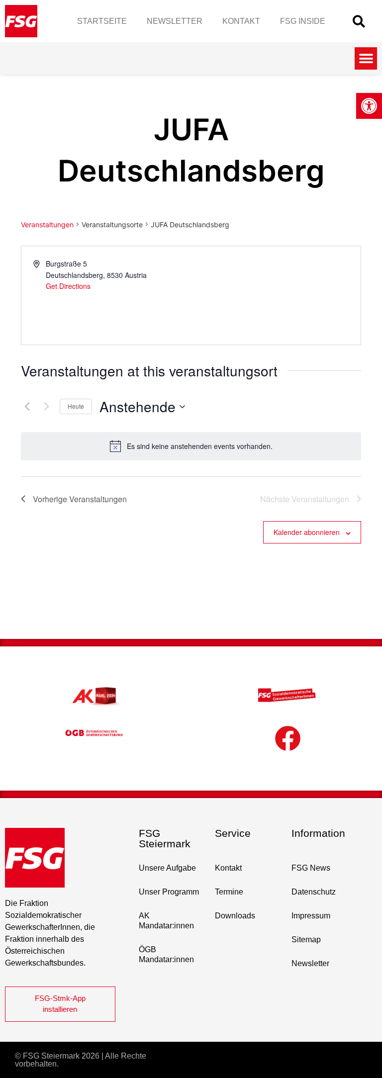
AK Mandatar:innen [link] (166, 920)
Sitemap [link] (306, 939)
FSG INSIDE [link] (302, 21)
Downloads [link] (235, 915)
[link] (369, 106)
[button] (359, 21)
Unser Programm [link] (169, 892)
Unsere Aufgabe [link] (167, 868)
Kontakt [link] (241, 21)
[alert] (191, 446)
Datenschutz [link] (313, 892)
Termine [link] (229, 892)
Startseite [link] (102, 21)
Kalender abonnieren (307, 532)
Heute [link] (76, 406)
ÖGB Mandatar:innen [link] (166, 954)
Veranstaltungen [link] (47, 224)
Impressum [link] (310, 915)
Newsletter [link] (174, 21)
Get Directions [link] (68, 286)
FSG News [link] (310, 868)
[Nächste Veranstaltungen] (46, 407)
